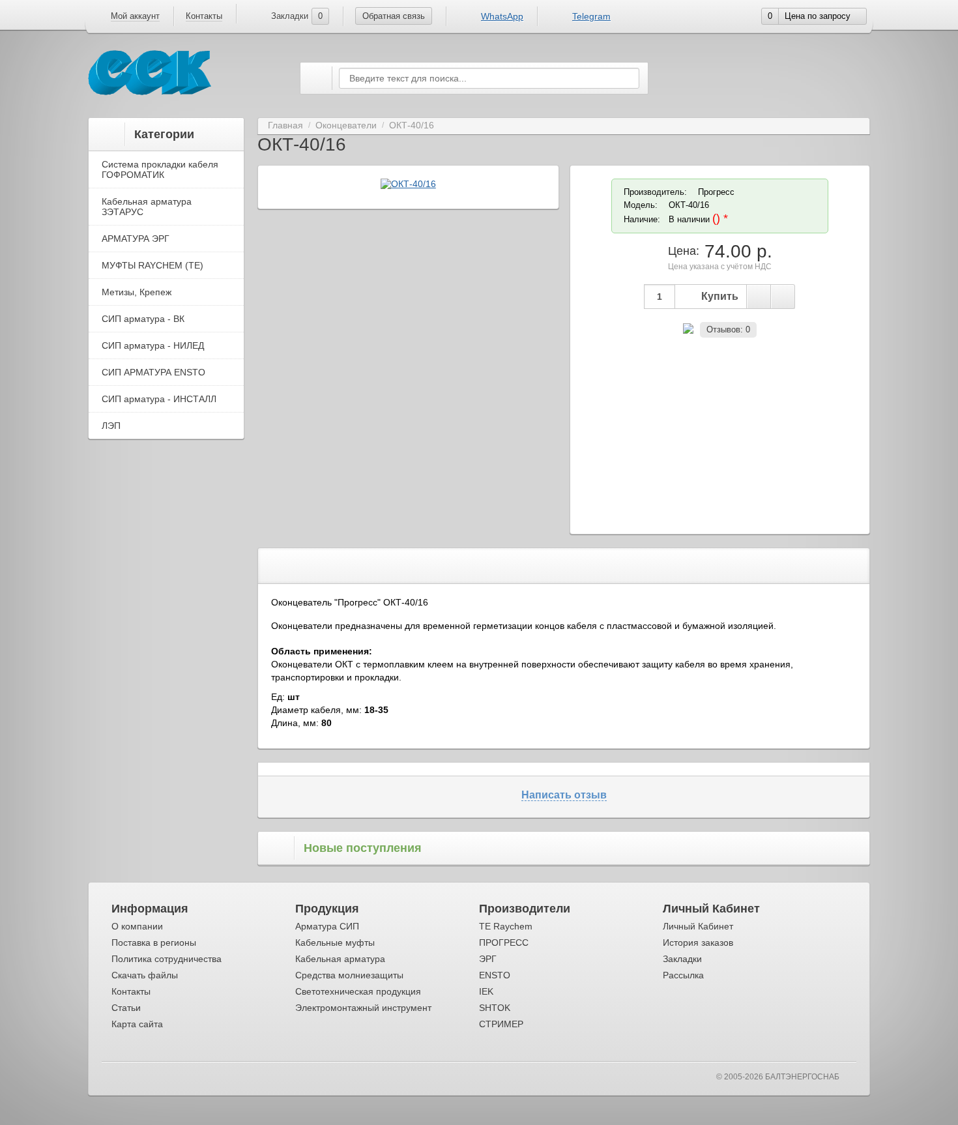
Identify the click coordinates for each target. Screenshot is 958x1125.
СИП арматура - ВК (143, 319)
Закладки (682, 959)
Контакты (204, 16)
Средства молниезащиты (349, 975)
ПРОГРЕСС (504, 942)
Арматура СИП (327, 926)
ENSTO (494, 975)
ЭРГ (488, 959)
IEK (486, 991)
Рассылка (683, 975)
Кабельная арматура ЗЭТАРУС (147, 206)
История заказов (698, 942)
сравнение (782, 296)
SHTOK (494, 1007)
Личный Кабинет (698, 926)
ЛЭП (111, 425)
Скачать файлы (144, 975)
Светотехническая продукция (358, 991)
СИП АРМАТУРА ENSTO (153, 372)
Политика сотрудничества (166, 959)
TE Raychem (505, 926)
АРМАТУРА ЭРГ (135, 238)
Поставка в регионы (153, 942)
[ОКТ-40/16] (408, 184)
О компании (137, 926)
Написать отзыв (564, 794)
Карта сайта (137, 1024)
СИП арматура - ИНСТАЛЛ (159, 399)
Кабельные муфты (335, 942)
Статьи (126, 1007)
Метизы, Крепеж (136, 292)
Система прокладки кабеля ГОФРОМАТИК (160, 169)
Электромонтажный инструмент (363, 1007)
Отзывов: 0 (728, 329)
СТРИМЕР (501, 1024)
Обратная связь (393, 16)
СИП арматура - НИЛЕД (153, 345)
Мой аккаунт (135, 16)
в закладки (758, 296)
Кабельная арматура (340, 959)
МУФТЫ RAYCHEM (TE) (152, 265)
